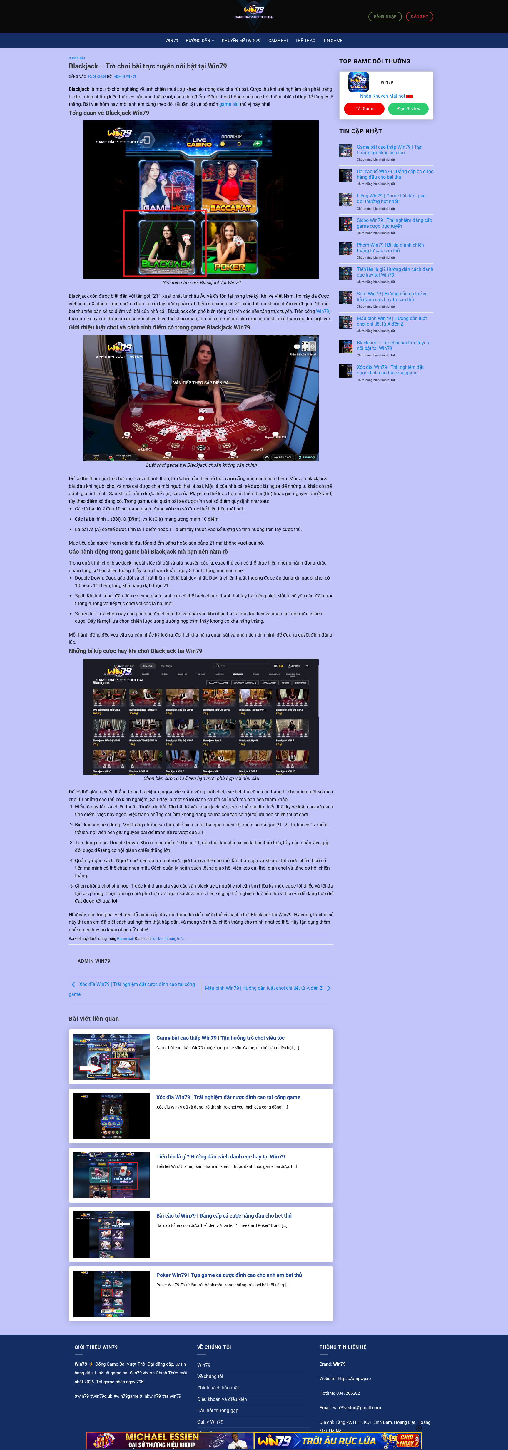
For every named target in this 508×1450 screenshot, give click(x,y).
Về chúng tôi (210, 1376)
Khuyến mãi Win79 (241, 40)
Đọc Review (408, 108)
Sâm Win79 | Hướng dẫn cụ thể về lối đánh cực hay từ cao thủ (392, 296)
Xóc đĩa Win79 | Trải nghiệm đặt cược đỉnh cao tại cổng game (228, 1097)
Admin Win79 (125, 76)
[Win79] (254, 16)
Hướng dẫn (198, 40)
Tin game (332, 40)
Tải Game (365, 108)
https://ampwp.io (354, 1378)
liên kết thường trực (167, 938)
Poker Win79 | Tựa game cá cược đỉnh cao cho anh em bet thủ (229, 1275)
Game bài (278, 40)
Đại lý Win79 (210, 1422)
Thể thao (305, 40)
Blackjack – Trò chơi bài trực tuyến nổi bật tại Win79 (393, 345)
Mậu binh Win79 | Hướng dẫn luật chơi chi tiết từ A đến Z (264, 988)
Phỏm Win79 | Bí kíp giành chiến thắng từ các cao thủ (390, 247)
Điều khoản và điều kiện (222, 1399)
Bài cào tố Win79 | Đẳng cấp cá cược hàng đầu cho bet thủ (224, 1216)
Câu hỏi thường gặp (217, 1410)
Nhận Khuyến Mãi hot (383, 96)
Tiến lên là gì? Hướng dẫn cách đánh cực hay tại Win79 (220, 1156)
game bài (229, 104)
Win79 (172, 40)
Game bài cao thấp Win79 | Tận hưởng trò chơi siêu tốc (220, 1038)
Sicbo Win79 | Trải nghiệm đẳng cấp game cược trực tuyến (394, 223)
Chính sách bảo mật (218, 1388)
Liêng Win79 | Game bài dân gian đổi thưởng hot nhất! (391, 198)
